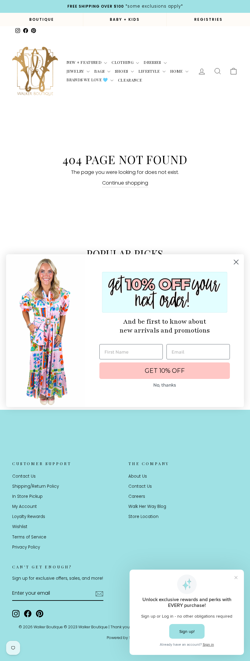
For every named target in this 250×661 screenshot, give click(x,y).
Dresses (153, 62)
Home (177, 71)
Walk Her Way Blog (147, 506)
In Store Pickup (27, 496)
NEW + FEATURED (84, 62)
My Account (24, 506)
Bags (100, 71)
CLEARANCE (130, 80)
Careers (136, 496)
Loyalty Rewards (28, 517)
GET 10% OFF (165, 370)
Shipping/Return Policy (35, 486)
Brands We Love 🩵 (87, 79)
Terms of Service (29, 537)
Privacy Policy (26, 547)
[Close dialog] (236, 262)
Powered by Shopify (125, 637)
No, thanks (164, 384)
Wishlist (19, 527)
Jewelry (75, 71)
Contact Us (24, 476)
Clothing (123, 62)
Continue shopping (125, 182)
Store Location (143, 517)
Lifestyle (149, 71)
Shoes (122, 71)
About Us (137, 476)
